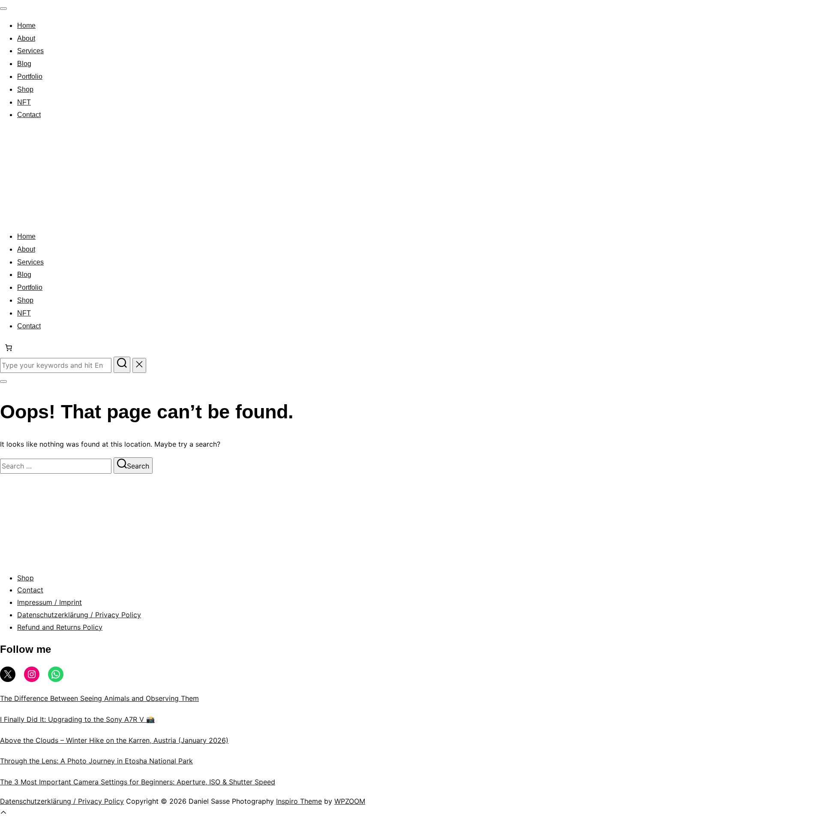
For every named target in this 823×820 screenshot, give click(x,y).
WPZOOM (349, 801)
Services (30, 50)
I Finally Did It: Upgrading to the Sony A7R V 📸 (77, 719)
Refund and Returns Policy (59, 627)
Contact (29, 114)
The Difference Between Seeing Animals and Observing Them (99, 698)
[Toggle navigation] (3, 8)
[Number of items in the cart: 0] (8, 347)
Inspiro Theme (299, 801)
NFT (24, 102)
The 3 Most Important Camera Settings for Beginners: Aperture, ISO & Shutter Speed (137, 782)
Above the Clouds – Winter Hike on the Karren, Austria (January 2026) (114, 740)
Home (26, 25)
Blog (24, 63)
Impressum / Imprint (49, 602)
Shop (25, 89)
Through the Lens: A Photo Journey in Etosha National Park (96, 761)
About (26, 38)
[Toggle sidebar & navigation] (3, 381)
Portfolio (29, 76)
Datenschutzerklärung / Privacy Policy (79, 614)
